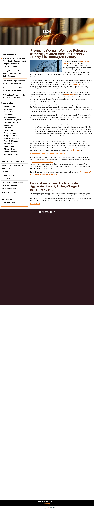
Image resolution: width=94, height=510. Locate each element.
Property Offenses (11, 141)
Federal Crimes (8, 195)
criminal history (69, 95)
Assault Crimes (9, 106)
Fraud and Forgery (10, 133)
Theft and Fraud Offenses (12, 182)
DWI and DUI (8, 128)
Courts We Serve (8, 202)
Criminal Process (10, 117)
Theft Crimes (9, 146)
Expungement (9, 130)
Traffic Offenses (9, 189)
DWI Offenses (7, 172)
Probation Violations (11, 138)
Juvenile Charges (8, 175)
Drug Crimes (8, 125)
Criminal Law (8, 114)
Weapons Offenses (11, 154)
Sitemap (47, 504)
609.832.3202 (48, 16)
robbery (74, 63)
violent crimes (76, 150)
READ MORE (35, 204)
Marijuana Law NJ (10, 136)
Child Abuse (8, 109)
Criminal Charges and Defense (14, 162)
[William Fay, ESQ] (15, 7)
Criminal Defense (10, 112)
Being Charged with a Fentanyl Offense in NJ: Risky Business (12, 73)
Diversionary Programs (12, 120)
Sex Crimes (8, 144)
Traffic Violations (10, 152)
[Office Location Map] (47, 432)
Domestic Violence (11, 122)
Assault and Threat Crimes (12, 165)
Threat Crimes (9, 149)
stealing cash (76, 84)
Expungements (8, 199)
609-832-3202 (8, 409)
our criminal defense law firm (42, 162)
